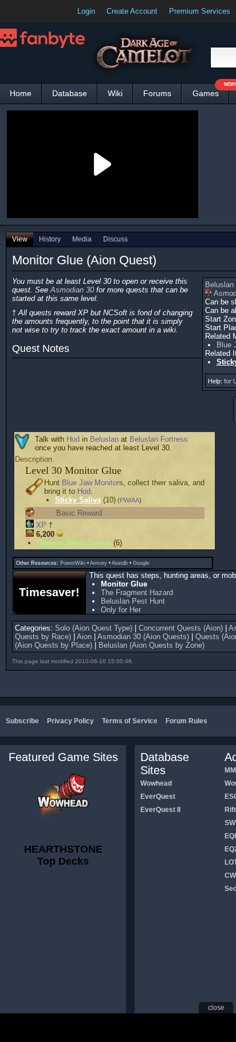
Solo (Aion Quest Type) (93, 628)
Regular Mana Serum (74, 542)
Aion (84, 636)
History (50, 239)
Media (82, 239)
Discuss (115, 239)
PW (124, 500)
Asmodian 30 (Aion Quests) (143, 636)
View (19, 239)
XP (41, 525)
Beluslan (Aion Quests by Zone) (151, 645)
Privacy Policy (70, 721)
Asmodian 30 (72, 290)
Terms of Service (130, 721)
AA (135, 500)
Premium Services (199, 11)
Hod (73, 439)
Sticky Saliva (78, 500)
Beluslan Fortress (158, 439)
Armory (98, 563)
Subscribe (22, 721)
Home (21, 93)
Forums (157, 93)
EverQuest (157, 797)
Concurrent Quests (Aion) (181, 628)
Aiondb (120, 563)
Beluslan (104, 439)
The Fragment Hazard (137, 592)
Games (210, 91)
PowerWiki (72, 563)
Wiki (115, 93)
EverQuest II (160, 810)
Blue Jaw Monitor (90, 482)
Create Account (132, 11)
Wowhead (156, 783)
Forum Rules (186, 721)
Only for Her (121, 609)
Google (141, 563)
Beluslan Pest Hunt (133, 601)
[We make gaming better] (37, 11)
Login (86, 11)
